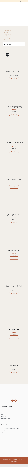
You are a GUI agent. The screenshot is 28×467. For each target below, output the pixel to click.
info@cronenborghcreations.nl (11, 432)
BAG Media (14, 461)
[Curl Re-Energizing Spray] (14, 88)
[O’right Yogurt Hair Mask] (14, 267)
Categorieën (4, 4)
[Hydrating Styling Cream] (14, 160)
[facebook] (15, 401)
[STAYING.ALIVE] (14, 303)
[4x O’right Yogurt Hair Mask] (14, 52)
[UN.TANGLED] (14, 346)
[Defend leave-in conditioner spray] (14, 123)
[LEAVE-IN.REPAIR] (14, 231)
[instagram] (12, 401)
